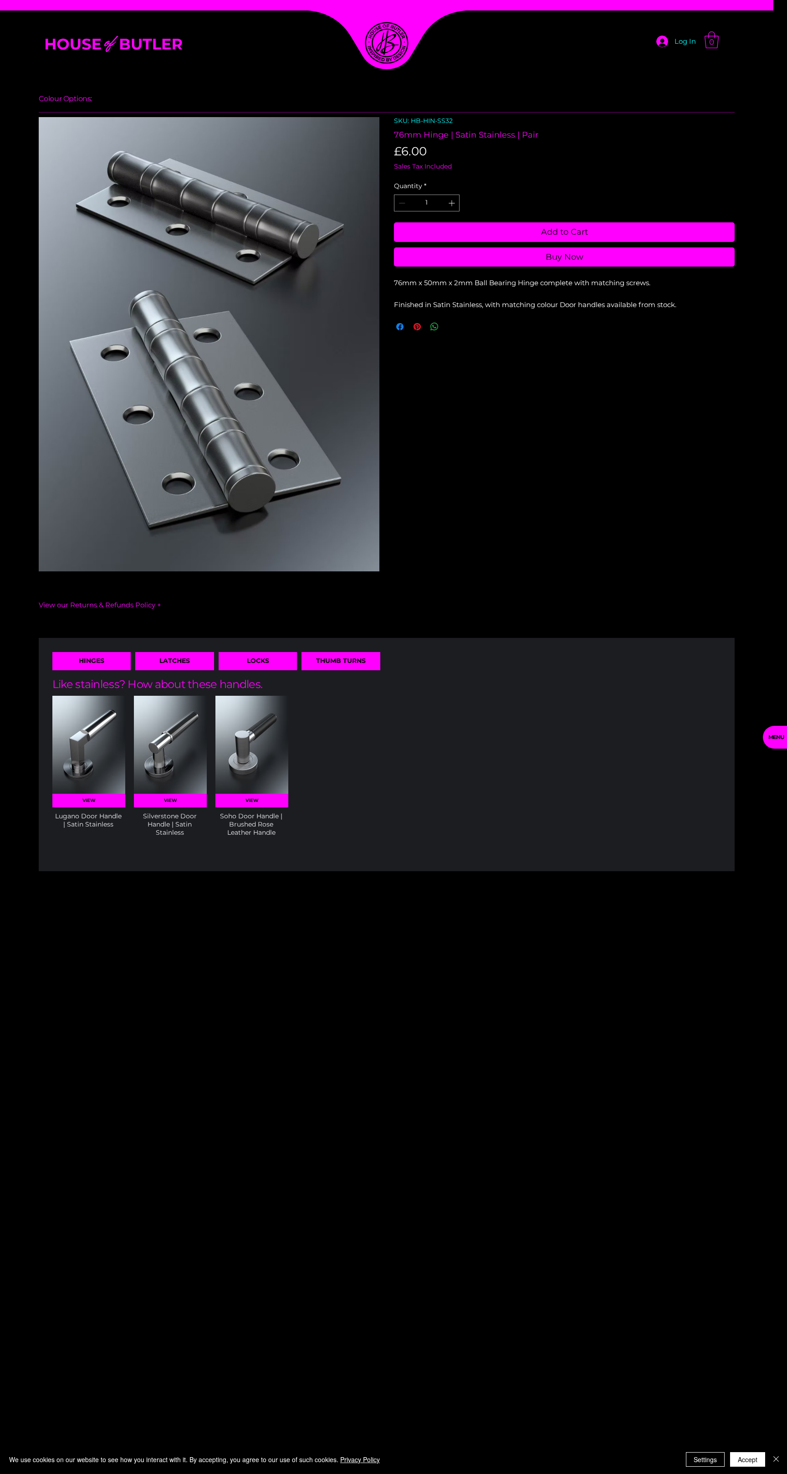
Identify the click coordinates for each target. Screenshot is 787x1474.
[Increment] (452, 203)
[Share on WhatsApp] (434, 326)
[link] (712, 39)
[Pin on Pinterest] (417, 326)
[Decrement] (401, 203)
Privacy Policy (360, 1459)
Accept (747, 1459)
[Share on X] (451, 326)
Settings (705, 1459)
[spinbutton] (427, 203)
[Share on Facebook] (399, 326)
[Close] (776, 1459)
